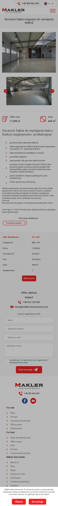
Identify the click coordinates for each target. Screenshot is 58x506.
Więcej (19, 501)
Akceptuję (37, 501)
